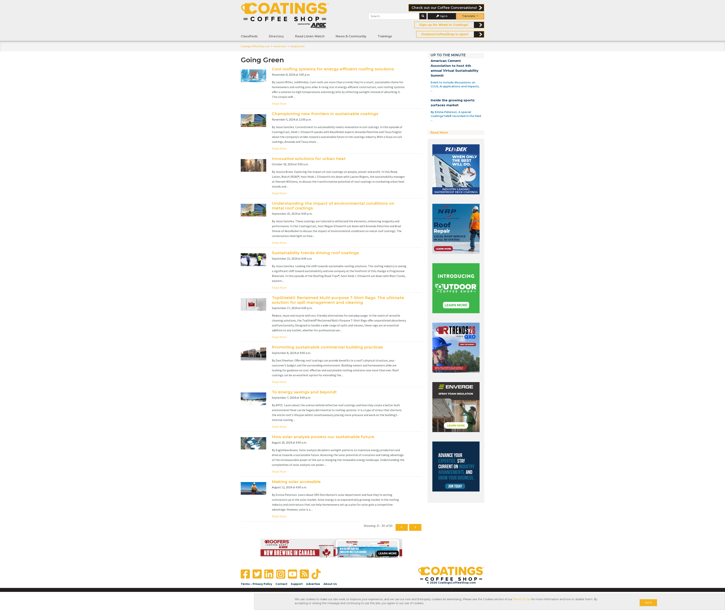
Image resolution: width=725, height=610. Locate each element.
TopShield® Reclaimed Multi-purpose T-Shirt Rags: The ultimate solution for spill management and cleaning (338, 300)
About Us (330, 584)
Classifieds (249, 36)
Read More (279, 103)
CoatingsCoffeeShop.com (255, 46)
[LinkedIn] (268, 574)
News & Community (351, 36)
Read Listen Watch (310, 36)
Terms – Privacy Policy (256, 584)
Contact (281, 584)
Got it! (648, 602)
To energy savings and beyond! (304, 392)
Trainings (385, 36)
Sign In (443, 16)
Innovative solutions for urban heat (309, 158)
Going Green (297, 46)
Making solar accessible (296, 481)
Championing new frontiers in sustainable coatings (325, 113)
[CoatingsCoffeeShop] (285, 15)
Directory (276, 36)
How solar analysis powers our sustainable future (323, 436)
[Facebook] (245, 574)
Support (297, 584)
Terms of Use (522, 599)
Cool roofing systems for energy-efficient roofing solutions (333, 69)
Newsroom (280, 46)
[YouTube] (292, 574)
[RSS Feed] (304, 574)
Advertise (313, 584)
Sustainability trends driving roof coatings (315, 252)
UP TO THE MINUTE (448, 55)
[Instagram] (280, 574)
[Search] (423, 16)
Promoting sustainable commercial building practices (327, 347)
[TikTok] (316, 574)
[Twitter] (257, 574)
